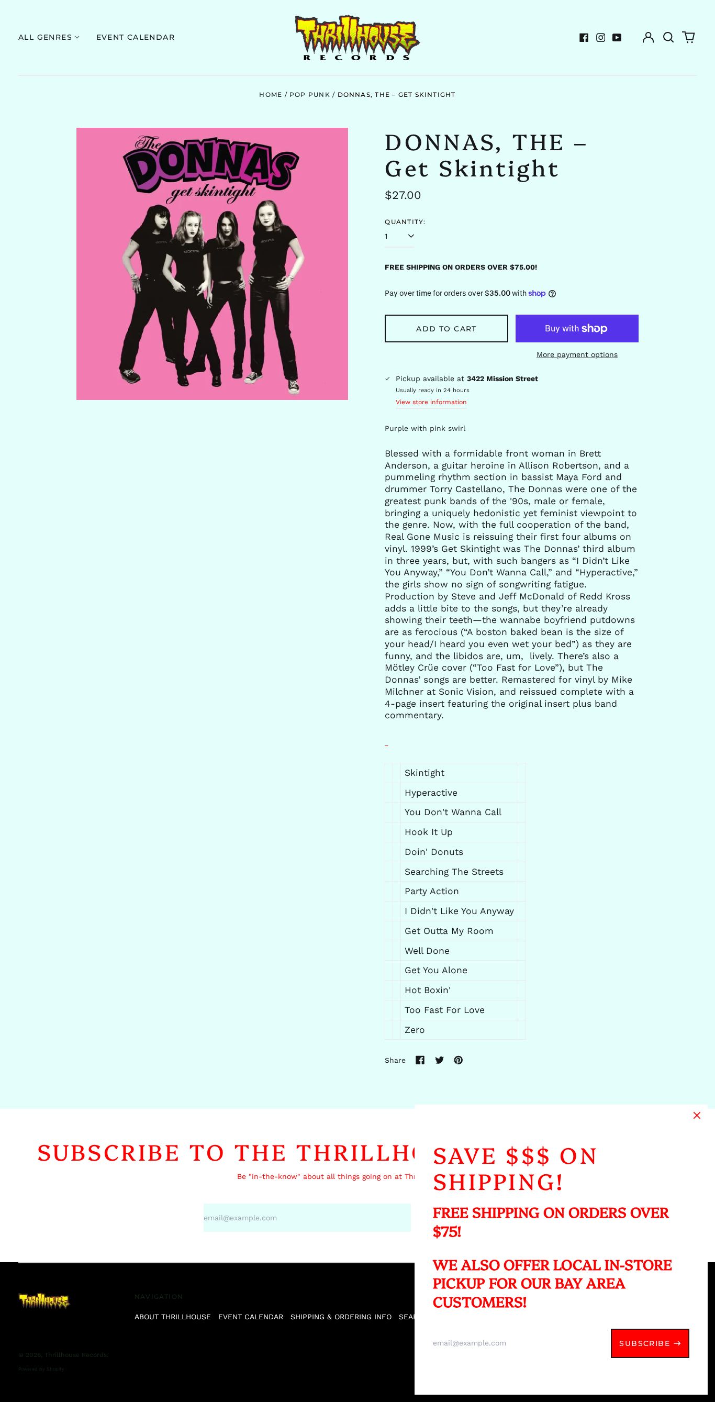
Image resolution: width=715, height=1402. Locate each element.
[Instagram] (601, 37)
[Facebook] (584, 37)
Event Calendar (135, 37)
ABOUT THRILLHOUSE (173, 1316)
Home (270, 94)
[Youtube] (617, 37)
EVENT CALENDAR (250, 1316)
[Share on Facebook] (420, 1060)
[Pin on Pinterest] (458, 1060)
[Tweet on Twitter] (439, 1060)
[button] (668, 37)
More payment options (577, 354)
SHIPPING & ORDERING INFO (341, 1316)
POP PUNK (309, 94)
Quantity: (405, 222)
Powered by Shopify (41, 1369)
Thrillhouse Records (75, 1355)
